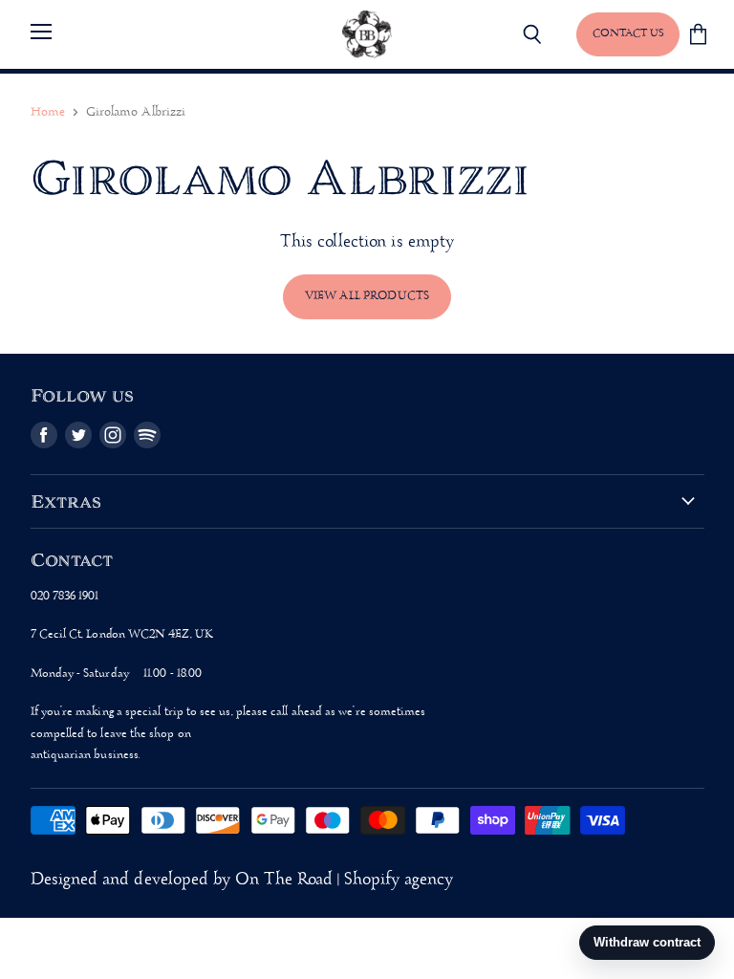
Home (48, 112)
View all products (367, 296)
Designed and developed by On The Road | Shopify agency (242, 880)
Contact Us (628, 33)
